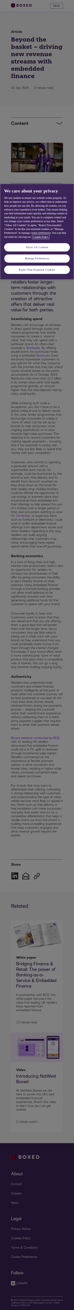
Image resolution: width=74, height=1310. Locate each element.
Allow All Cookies (37, 247)
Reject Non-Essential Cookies (37, 269)
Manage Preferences (37, 258)
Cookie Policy (41, 236)
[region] (37, 231)
